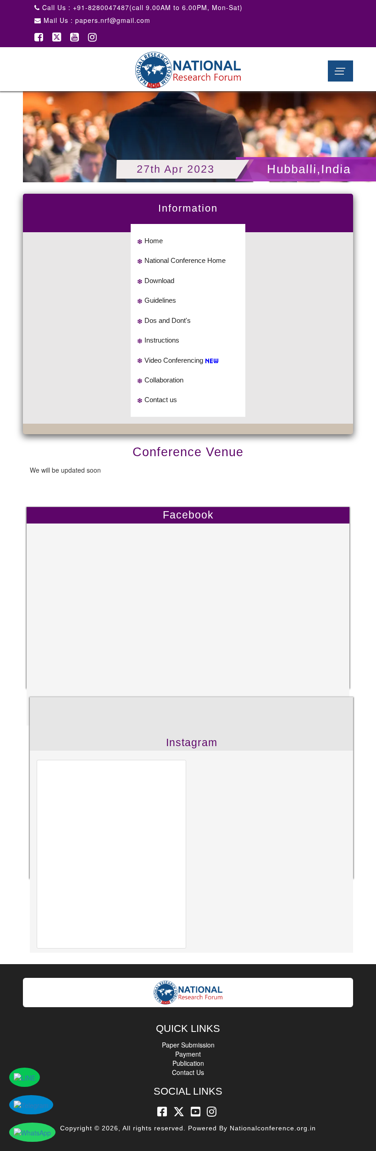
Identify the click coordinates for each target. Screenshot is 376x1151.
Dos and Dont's (167, 320)
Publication (188, 1063)
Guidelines (160, 300)
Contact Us (188, 1072)
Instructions (161, 340)
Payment (188, 1053)
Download (159, 280)
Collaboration (163, 380)
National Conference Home (185, 260)
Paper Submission (188, 1044)
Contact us (160, 400)
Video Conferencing (173, 360)
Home (153, 241)
